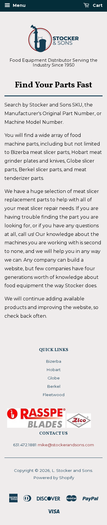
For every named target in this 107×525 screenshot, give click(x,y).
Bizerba (53, 361)
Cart (97, 5)
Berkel (53, 386)
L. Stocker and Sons (72, 470)
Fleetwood (53, 394)
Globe (54, 378)
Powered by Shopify (53, 477)
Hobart (53, 369)
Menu (19, 5)
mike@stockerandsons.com (66, 444)
